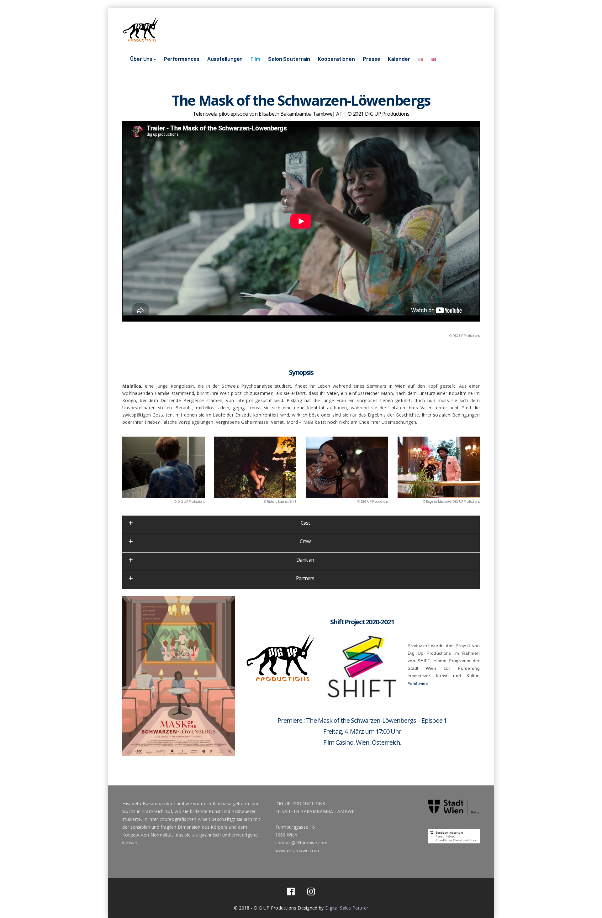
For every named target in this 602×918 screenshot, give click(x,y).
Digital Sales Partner (346, 908)
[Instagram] (311, 893)
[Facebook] (291, 893)
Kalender (399, 59)
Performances (181, 59)
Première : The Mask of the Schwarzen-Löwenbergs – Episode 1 (362, 720)
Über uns (141, 59)
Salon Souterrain (289, 59)
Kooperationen (336, 59)
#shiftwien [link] (418, 683)
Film (255, 59)
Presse (371, 59)
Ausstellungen (225, 59)
